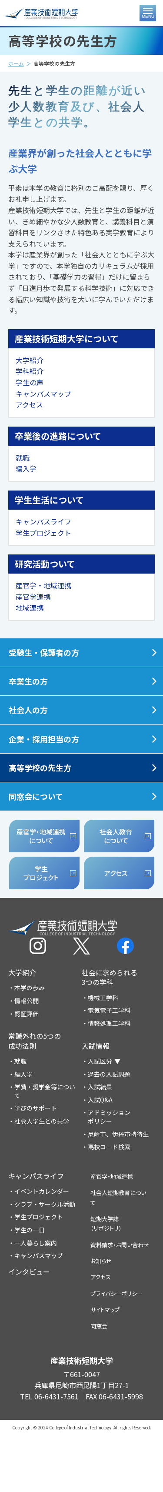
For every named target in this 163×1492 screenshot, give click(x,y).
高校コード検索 (109, 1147)
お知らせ (101, 1261)
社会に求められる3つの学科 (109, 977)
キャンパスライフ (43, 521)
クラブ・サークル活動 (44, 1204)
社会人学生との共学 (41, 1121)
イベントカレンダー (41, 1191)
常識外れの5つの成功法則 (34, 1041)
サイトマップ (105, 1309)
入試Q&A (100, 1100)
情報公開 (26, 1001)
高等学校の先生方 (40, 767)
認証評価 (26, 1014)
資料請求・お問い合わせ (119, 1245)
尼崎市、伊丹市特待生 (118, 1134)
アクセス (29, 404)
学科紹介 (29, 371)
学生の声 (29, 382)
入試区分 (100, 1061)
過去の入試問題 (109, 1074)
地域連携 (29, 607)
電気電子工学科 (109, 1010)
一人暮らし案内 (35, 1243)
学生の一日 (29, 1230)
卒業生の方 (28, 681)
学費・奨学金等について (44, 1091)
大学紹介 (29, 360)
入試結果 (100, 1087)
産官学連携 (33, 596)
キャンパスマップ (43, 393)
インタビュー (29, 1271)
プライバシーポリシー (116, 1293)
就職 (23, 457)
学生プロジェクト (43, 532)
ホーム (16, 63)
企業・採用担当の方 (44, 738)
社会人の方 (28, 709)
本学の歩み (29, 988)
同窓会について (36, 796)
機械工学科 (103, 998)
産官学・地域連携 (43, 585)
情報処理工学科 (109, 1023)
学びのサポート (35, 1108)
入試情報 (96, 1046)
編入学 (26, 468)
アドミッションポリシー (109, 1116)
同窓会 (98, 1326)
